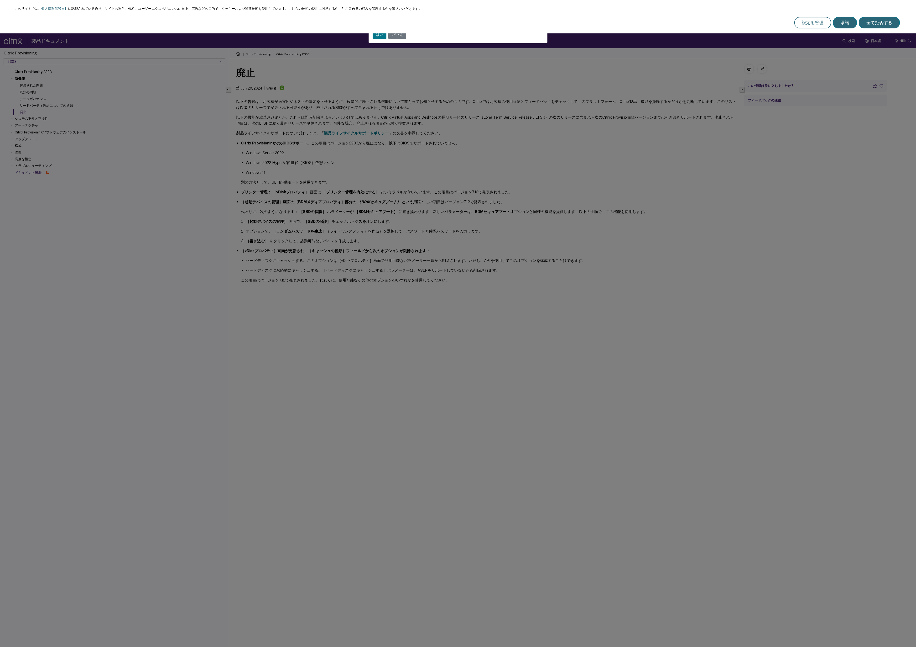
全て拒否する (879, 22)
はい (379, 34)
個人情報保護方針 (54, 9)
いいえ (397, 34)
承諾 (845, 22)
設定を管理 (812, 22)
